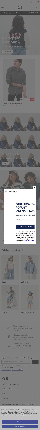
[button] (34, 187)
